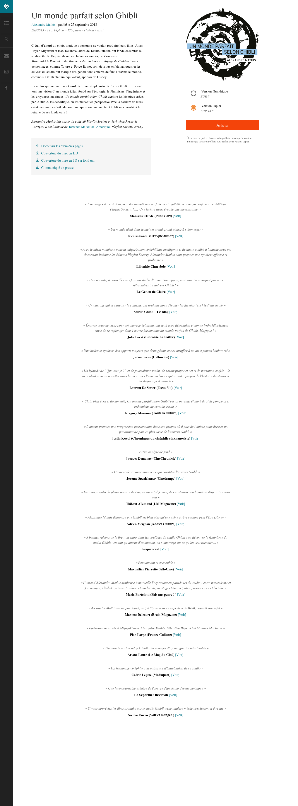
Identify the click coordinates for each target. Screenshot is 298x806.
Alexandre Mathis (43, 24)
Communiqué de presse (57, 167)
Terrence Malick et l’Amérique (89, 126)
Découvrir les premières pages (62, 146)
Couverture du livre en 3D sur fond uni (67, 160)
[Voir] (177, 215)
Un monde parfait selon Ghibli (84, 15)
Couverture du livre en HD (59, 153)
